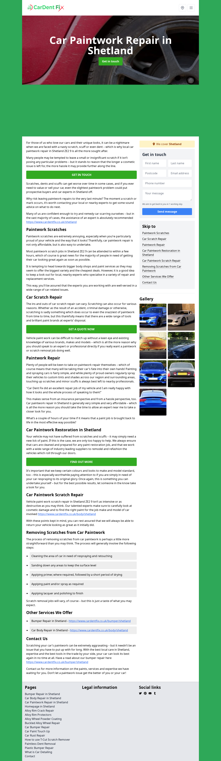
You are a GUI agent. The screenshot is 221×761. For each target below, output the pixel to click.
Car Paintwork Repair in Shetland (46, 702)
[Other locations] (182, 7)
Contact (30, 756)
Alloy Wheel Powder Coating (43, 719)
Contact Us (149, 282)
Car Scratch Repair (154, 239)
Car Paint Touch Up (37, 731)
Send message (167, 211)
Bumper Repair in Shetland (42, 694)
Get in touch (110, 61)
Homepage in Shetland (40, 706)
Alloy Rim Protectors (38, 715)
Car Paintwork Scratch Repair (161, 261)
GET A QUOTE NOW (81, 329)
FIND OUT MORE (81, 462)
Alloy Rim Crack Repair (39, 710)
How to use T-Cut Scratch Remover (47, 739)
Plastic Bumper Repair (39, 748)
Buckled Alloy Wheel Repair (42, 723)
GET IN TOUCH (81, 175)
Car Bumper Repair (37, 727)
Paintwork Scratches (155, 233)
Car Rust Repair (35, 735)
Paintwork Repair (153, 245)
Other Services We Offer (158, 276)
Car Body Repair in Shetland (43, 698)
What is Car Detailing (38, 752)
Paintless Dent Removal (40, 744)
